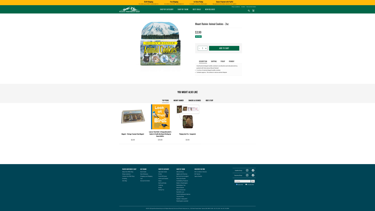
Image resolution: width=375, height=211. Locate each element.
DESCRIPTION (203, 61)
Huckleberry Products (182, 180)
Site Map (124, 180)
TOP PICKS (165, 100)
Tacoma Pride (180, 196)
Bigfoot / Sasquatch (181, 198)
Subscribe (240, 184)
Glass (160, 180)
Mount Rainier (179, 100)
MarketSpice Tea (180, 185)
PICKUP (223, 61)
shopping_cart (253, 10)
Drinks (160, 174)
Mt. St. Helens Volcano (201, 172)
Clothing (160, 185)
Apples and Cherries (181, 174)
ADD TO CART (224, 48)
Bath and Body (162, 183)
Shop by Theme (183, 9)
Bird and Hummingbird (182, 176)
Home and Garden (163, 178)
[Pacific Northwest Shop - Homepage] (129, 12)
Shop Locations (236, 6)
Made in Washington (182, 183)
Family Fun (161, 189)
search (249, 10)
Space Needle (198, 176)
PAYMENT (231, 61)
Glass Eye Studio (181, 178)
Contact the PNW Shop (128, 176)
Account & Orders (251, 6)
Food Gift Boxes (162, 176)
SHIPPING (214, 61)
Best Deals (197, 9)
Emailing (124, 178)
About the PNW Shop (127, 172)
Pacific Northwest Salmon (183, 194)
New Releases (210, 9)
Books (160, 187)
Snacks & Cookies (194, 100)
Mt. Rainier (197, 174)
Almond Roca (180, 172)
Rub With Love (180, 192)
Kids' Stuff (209, 100)
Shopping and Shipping (146, 176)
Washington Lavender (182, 201)
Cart (141, 178)
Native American (180, 189)
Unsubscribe (250, 184)
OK (253, 181)
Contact (243, 6)
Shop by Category (166, 9)
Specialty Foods (162, 172)
